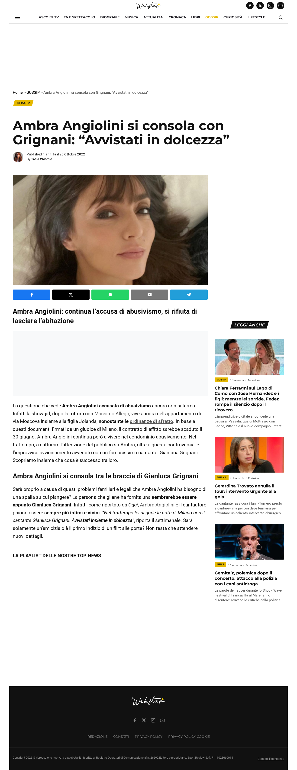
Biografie (109, 17)
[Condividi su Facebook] (31, 295)
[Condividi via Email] (149, 295)
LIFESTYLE (256, 17)
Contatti (121, 737)
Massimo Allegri (111, 413)
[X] (260, 5)
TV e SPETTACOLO (79, 17)
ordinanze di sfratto (151, 421)
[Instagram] (270, 5)
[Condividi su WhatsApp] (110, 295)
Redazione (97, 737)
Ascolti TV (49, 17)
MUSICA (131, 17)
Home (18, 92)
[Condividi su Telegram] (189, 295)
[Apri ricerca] (280, 17)
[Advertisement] (148, 56)
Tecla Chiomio (41, 159)
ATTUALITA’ (153, 17)
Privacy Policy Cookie (189, 737)
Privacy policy (148, 737)
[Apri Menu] (18, 17)
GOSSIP (211, 17)
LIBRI (195, 17)
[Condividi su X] (71, 295)
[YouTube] (280, 5)
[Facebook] (250, 5)
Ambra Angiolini (157, 505)
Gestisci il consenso (271, 758)
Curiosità (232, 17)
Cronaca (177, 17)
